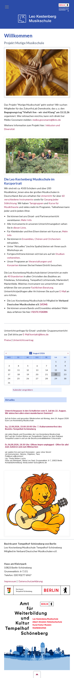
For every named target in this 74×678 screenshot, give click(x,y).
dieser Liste (19, 227)
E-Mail (63, 291)
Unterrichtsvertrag (23, 340)
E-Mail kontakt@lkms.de (35, 334)
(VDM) (43, 304)
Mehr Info (26, 220)
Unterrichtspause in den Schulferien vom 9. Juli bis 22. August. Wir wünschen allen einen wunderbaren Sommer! (35, 412)
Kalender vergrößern (23, 390)
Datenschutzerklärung (31, 581)
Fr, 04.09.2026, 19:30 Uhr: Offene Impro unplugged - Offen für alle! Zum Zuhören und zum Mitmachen (37, 445)
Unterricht (46, 195)
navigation (7, 7)
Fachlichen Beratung (42, 287)
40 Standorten (15, 276)
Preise (7, 340)
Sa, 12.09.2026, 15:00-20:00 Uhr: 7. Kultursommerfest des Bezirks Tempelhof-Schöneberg (33, 427)
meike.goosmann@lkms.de (47, 119)
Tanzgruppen (36, 203)
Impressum (10, 581)
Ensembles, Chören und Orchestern (41, 238)
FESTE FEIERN (39, 311)
